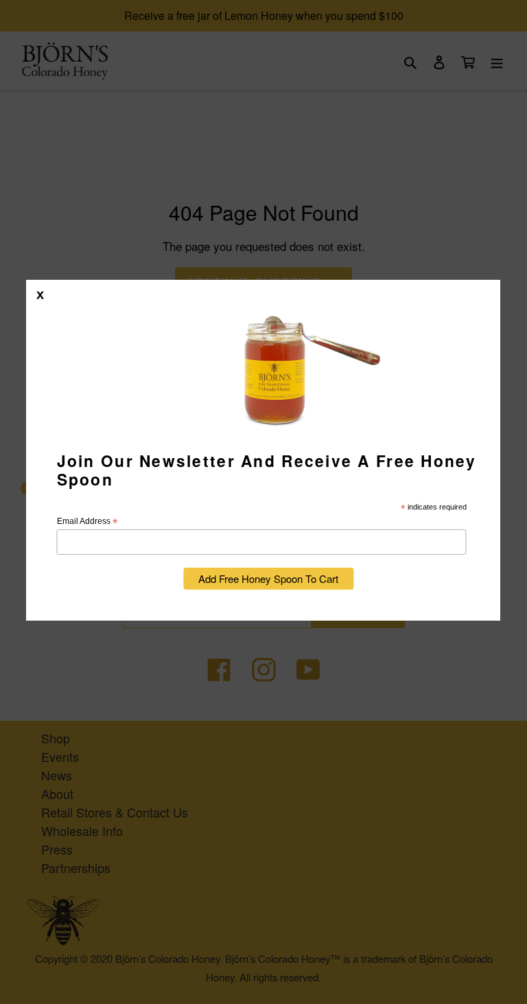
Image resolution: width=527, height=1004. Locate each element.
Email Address (87, 521)
